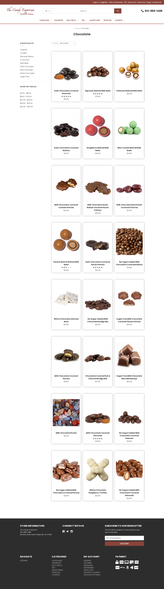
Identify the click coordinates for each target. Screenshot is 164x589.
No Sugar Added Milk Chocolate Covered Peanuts (129, 436)
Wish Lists (88, 570)
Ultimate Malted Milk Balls (129, 90)
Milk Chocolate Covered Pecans (66, 377)
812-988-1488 (153, 11)
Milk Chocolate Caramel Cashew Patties (66, 206)
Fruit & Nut (24, 60)
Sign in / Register (101, 2)
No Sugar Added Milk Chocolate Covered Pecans (66, 491)
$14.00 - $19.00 (26, 100)
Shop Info (132, 2)
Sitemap (24, 561)
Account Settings (92, 575)
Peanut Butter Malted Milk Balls (66, 263)
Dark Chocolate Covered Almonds (66, 92)
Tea (83, 20)
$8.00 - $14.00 (26, 96)
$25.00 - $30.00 (26, 107)
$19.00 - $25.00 (26, 103)
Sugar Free (24, 76)
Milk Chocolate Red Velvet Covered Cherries (129, 206)
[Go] (117, 10)
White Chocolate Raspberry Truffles (98, 491)
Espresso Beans (26, 56)
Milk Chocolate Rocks (66, 433)
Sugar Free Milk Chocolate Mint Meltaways (129, 377)
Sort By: (56, 43)
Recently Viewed (92, 572)
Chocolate (44, 20)
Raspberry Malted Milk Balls (98, 149)
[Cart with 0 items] (125, 2)
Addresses (89, 568)
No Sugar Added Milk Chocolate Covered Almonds (129, 493)
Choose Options (67, 74)
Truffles (107, 20)
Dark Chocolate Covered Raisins (66, 149)
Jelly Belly (71, 20)
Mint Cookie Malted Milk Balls (129, 149)
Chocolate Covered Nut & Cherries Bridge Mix (97, 377)
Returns (88, 563)
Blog (149, 2)
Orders (87, 561)
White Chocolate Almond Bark (66, 320)
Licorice (118, 20)
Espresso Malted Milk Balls (98, 90)
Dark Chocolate (26, 66)
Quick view (66, 68)
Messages (88, 565)
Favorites (58, 20)
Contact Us (157, 2)
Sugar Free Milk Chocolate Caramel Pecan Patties (129, 320)
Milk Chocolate (26, 70)
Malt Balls (24, 63)
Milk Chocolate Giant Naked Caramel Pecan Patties (98, 207)
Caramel (23, 50)
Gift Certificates (116, 2)
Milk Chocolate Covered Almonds (98, 434)
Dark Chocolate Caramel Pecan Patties (98, 263)
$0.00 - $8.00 (25, 93)
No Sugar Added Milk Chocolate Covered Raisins (129, 263)
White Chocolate (27, 73)
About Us (141, 2)
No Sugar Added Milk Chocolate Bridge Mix (97, 320)
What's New (95, 20)
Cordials (23, 53)
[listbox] (68, 43)
